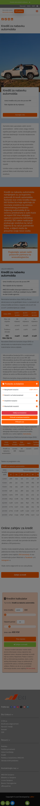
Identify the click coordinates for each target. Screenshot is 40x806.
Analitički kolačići (10, 401)
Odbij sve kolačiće (19, 413)
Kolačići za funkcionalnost (13, 395)
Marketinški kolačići (11, 406)
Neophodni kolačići (11, 390)
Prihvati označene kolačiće (19, 417)
